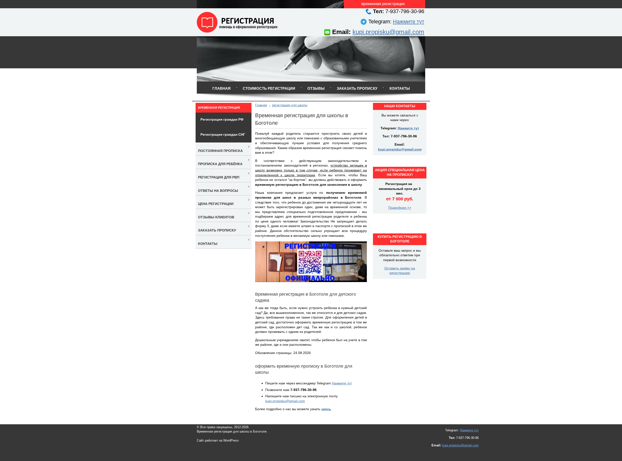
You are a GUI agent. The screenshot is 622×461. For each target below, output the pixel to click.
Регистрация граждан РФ (221, 119)
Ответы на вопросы (218, 191)
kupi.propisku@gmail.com (388, 31)
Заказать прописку (357, 88)
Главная (221, 88)
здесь (326, 409)
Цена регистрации (215, 204)
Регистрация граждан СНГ (222, 134)
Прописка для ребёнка (220, 164)
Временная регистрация (219, 107)
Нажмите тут (408, 21)
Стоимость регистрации (269, 88)
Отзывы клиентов (216, 217)
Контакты (399, 88)
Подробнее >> (399, 208)
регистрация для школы (289, 105)
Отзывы (316, 88)
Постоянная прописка (220, 151)
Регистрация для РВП (218, 177)
